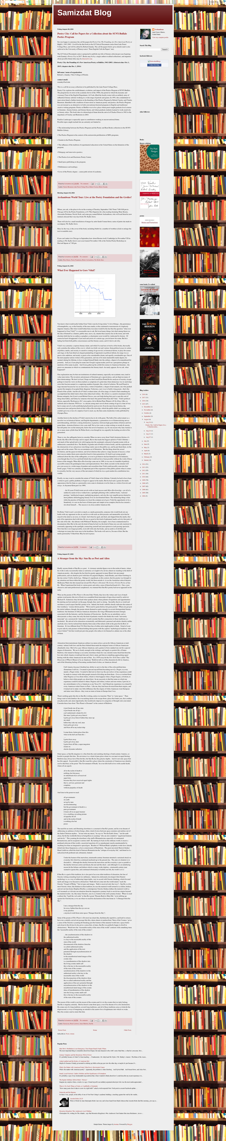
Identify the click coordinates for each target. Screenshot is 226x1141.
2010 (144, 477)
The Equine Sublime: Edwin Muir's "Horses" (73, 1080)
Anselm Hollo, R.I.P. (76, 1098)
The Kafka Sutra (99, 260)
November (147, 410)
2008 (144, 483)
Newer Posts (62, 1030)
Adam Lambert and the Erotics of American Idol (74, 1061)
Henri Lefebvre (74, 1024)
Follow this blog (154, 65)
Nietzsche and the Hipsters (67, 1092)
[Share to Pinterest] (106, 184)
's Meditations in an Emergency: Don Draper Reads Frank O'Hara (82, 1048)
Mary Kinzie (66, 260)
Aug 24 (148, 431)
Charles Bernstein (68, 187)
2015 (144, 404)
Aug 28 (148, 422)
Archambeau (159, 29)
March (146, 454)
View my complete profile (160, 37)
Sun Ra (91, 1024)
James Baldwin (84, 1024)
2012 (144, 470)
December (147, 407)
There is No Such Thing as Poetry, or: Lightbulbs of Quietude (78, 1086)
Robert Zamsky (103, 187)
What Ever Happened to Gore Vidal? (76, 270)
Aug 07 (148, 437)
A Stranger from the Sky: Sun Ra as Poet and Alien (83, 558)
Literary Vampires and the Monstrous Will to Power (75, 1055)
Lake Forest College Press (81, 187)
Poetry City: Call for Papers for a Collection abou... (156, 426)
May (145, 447)
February (147, 457)
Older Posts (127, 1030)
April (146, 450)
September (147, 416)
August (146, 419)
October (146, 413)
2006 (144, 489)
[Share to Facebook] (104, 184)
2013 (144, 467)
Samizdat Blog (84, 12)
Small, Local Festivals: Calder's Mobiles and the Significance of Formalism (82, 1073)
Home (95, 1030)
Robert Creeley (94, 187)
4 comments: (83, 547)
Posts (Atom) (70, 1034)
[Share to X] (101, 184)
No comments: (85, 184)
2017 (144, 397)
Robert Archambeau (88, 260)
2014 (144, 464)
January (146, 460)
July (145, 441)
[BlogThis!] (99, 184)
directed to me (87, 59)
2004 (144, 496)
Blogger (129, 1124)
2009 (144, 480)
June (145, 444)
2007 (144, 486)
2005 (144, 493)
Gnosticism (66, 1024)
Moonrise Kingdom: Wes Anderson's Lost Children (75, 1111)
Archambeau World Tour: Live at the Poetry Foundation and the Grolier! (94, 197)
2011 (144, 473)
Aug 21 (148, 434)
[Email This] (96, 184)
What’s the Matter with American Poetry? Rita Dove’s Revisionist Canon (81, 1067)
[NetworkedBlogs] (154, 61)
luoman (116, 1124)
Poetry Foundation (76, 260)
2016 (144, 401)
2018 (144, 394)
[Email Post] (92, 184)
